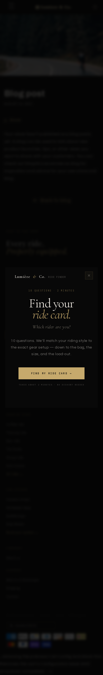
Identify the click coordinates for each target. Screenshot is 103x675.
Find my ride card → (51, 373)
